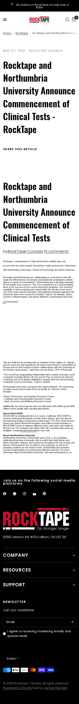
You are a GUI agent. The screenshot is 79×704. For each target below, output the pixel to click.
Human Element (55, 688)
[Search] (67, 20)
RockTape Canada (25, 251)
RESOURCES (17, 570)
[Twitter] (17, 493)
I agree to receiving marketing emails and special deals (39, 633)
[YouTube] (37, 494)
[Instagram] (27, 493)
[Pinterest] (47, 493)
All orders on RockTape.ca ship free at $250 (42, 6)
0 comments (57, 251)
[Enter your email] (72, 622)
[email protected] (28, 430)
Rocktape (22, 33)
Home (7, 33)
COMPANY (15, 555)
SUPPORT (14, 585)
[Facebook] (7, 493)
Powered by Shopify (17, 688)
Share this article (20, 149)
